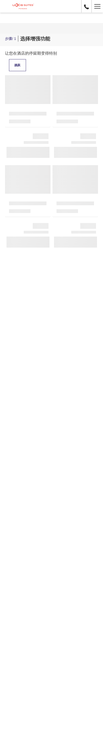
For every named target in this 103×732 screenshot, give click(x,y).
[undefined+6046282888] (86, 6)
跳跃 (17, 65)
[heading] (27, 39)
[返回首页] (23, 6)
